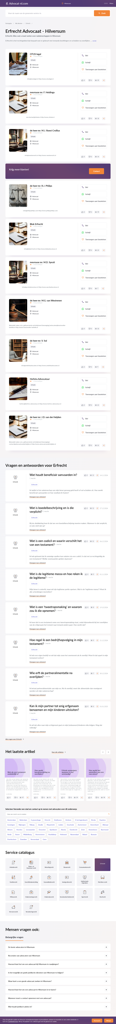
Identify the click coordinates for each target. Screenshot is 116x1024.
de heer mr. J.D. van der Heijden (45, 417)
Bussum (94, 834)
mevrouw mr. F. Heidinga (42, 92)
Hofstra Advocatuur (40, 379)
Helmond (63, 834)
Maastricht (51, 825)
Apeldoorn (53, 830)
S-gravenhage (36, 820)
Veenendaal (35, 839)
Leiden (60, 825)
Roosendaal (74, 834)
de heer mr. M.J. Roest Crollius (45, 130)
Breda (93, 820)
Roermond (104, 830)
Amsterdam (11, 820)
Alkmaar (105, 825)
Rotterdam (23, 820)
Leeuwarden (30, 830)
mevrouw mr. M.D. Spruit (42, 262)
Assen (17, 834)
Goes (44, 839)
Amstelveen (93, 830)
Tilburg (31, 825)
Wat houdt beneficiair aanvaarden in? (53, 475)
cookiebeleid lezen (13, 1021)
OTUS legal (35, 54)
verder (94, 41)
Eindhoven (58, 820)
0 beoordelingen (37, 56)
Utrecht (47, 820)
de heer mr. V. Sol (38, 340)
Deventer (42, 830)
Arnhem (68, 820)
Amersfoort (94, 825)
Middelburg (27, 834)
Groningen (11, 825)
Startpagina (8, 23)
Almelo (63, 830)
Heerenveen (39, 834)
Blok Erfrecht (36, 224)
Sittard (84, 834)
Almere (10, 830)
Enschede (70, 825)
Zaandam (23, 839)
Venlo (9, 834)
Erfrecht (33, 60)
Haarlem (102, 820)
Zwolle (40, 825)
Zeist (83, 830)
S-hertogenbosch (81, 820)
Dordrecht (73, 830)
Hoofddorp (52, 834)
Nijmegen (22, 825)
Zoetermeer (82, 825)
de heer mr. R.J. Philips (41, 185)
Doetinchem (11, 839)
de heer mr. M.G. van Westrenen (46, 300)
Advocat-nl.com (18, 3)
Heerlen (19, 830)
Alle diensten (18, 23)
